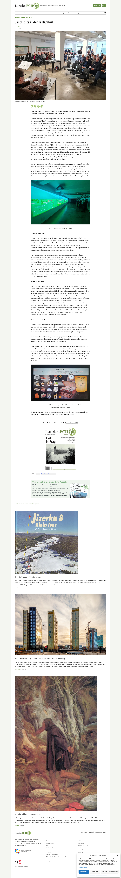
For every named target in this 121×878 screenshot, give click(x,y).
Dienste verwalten (83, 867)
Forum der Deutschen (36, 13)
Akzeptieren (83, 871)
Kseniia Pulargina (18, 669)
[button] (118, 855)
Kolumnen (69, 13)
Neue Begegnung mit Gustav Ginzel (28, 577)
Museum (53, 473)
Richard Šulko (18, 27)
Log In (103, 5)
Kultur (46, 13)
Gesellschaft (25, 13)
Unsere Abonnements (51, 850)
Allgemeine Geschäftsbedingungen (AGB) (56, 857)
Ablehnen (95, 871)
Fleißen (38, 473)
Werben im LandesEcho (52, 854)
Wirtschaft (53, 13)
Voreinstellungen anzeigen (110, 871)
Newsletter (49, 852)
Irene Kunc (17, 825)
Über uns (48, 841)
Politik (17, 13)
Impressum (104, 875)
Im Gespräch (78, 13)
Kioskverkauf (49, 848)
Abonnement (97, 5)
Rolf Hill (16, 588)
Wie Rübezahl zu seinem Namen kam (28, 814)
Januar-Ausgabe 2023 (71, 423)
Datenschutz (92, 875)
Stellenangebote (50, 843)
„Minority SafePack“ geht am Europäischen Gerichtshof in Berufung (40, 658)
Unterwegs (62, 13)
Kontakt (48, 845)
